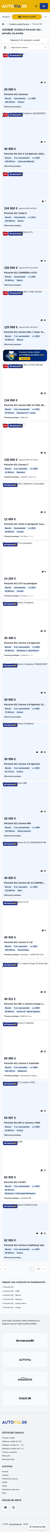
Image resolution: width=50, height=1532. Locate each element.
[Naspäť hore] (5, 1269)
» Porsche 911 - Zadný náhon (14, 1303)
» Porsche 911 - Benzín (11, 1295)
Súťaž (4, 1486)
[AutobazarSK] (25, 1379)
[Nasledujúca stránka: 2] (45, 1269)
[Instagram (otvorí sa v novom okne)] (13, 1507)
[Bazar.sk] (25, 1398)
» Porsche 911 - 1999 (10, 1291)
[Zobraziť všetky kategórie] (45, 16)
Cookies (5, 1475)
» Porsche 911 (8, 1287)
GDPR (4, 1482)
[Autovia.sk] (25, 1360)
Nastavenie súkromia (10, 1489)
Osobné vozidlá (29, 17)
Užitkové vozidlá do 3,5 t (12, 1441)
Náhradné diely (8, 1459)
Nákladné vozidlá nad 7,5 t (13, 1449)
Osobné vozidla (8, 1438)
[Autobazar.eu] (25, 1340)
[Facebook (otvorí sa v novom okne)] (5, 1507)
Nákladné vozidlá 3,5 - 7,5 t (13, 1445)
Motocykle (6, 1456)
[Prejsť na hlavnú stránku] (14, 6)
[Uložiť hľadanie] (5, 47)
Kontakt (5, 1472)
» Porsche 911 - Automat (12, 1299)
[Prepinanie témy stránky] (36, 6)
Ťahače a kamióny (9, 1452)
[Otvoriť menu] (44, 6)
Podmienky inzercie (10, 1479)
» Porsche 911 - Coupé (11, 1307)
